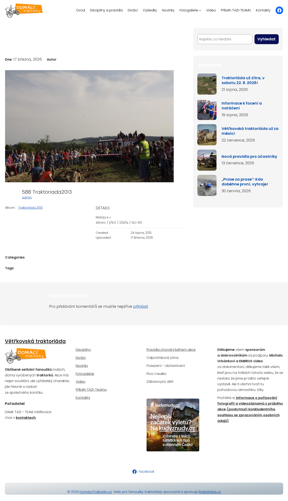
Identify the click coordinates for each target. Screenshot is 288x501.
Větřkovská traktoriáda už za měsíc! (250, 131)
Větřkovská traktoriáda (35, 341)
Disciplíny (83, 349)
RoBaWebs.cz (210, 491)
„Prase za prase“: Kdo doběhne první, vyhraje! (245, 182)
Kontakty (83, 397)
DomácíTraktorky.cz (96, 491)
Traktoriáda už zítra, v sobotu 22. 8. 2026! (243, 80)
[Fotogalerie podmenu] (200, 10)
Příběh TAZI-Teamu (91, 389)
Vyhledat (266, 39)
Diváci (81, 357)
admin (27, 197)
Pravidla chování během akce (171, 349)
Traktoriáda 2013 (30, 208)
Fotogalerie (85, 373)
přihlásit (140, 306)
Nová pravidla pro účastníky (249, 156)
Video (80, 381)
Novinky (82, 365)
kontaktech (26, 417)
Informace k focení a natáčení (242, 106)
